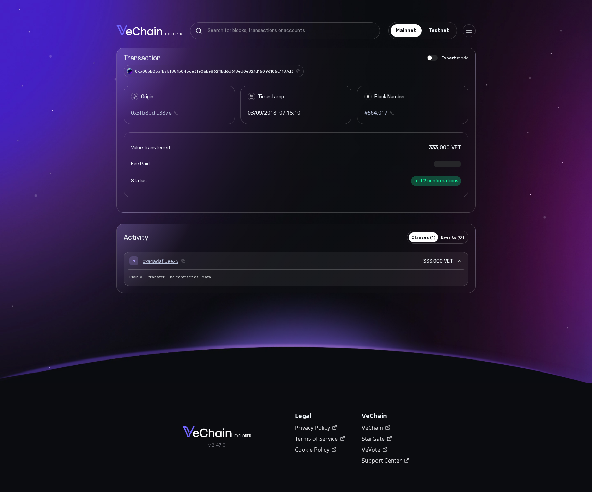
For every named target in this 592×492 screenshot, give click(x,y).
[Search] (198, 30)
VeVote (371, 449)
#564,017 (375, 112)
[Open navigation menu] (469, 30)
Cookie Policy (312, 449)
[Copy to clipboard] (298, 71)
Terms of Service (316, 438)
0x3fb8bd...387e (151, 112)
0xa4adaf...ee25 (160, 261)
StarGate (373, 438)
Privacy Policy (312, 427)
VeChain (372, 427)
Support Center (382, 460)
